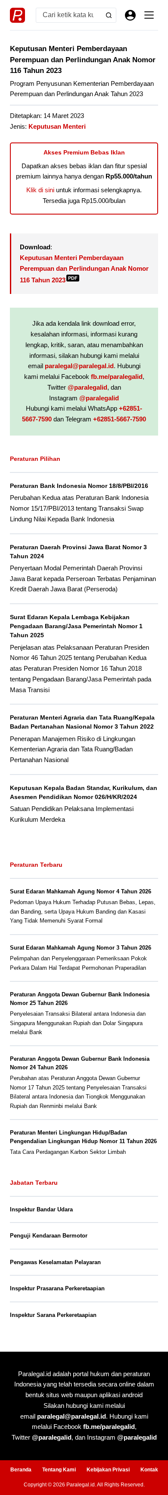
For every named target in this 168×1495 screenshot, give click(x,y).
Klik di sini (40, 190)
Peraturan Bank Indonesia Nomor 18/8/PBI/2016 (79, 485)
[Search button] (109, 15)
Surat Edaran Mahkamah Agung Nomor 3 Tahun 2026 (80, 947)
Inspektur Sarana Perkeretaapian (53, 1315)
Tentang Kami (59, 1470)
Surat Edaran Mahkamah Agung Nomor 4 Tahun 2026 (80, 891)
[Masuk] (130, 15)
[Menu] (149, 15)
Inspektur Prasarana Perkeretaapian (57, 1288)
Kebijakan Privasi (108, 1470)
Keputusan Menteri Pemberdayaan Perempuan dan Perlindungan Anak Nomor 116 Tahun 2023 (84, 269)
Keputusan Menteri (57, 126)
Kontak (149, 1470)
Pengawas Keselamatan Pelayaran (55, 1262)
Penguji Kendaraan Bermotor (48, 1235)
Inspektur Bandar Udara (41, 1209)
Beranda (20, 1470)
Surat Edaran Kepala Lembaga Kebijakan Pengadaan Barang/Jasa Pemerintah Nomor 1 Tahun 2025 (76, 626)
